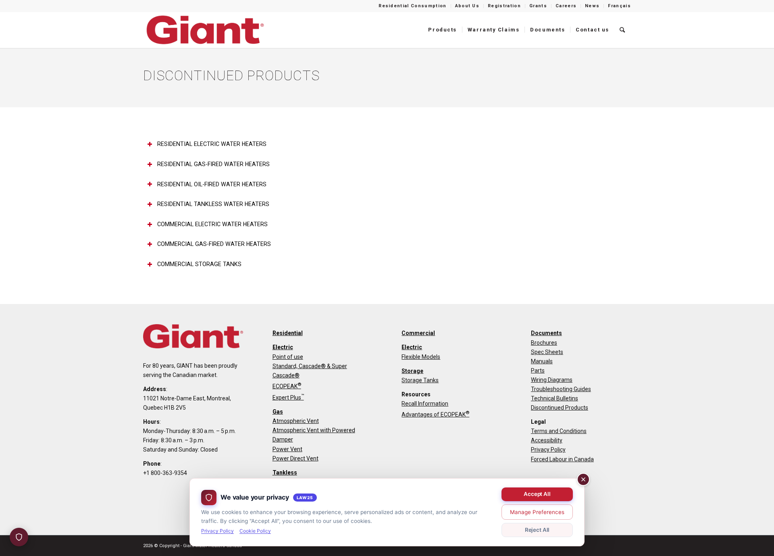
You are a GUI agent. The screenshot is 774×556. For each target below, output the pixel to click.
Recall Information (425, 403)
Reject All (537, 530)
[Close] (583, 479)
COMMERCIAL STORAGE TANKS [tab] (199, 264)
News (592, 5)
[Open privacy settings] (19, 537)
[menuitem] (413, 6)
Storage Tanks (420, 380)
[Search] (622, 30)
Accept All (537, 494)
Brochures (544, 342)
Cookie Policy (255, 531)
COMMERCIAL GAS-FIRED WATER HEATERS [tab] (214, 244)
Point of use (288, 357)
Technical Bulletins (554, 398)
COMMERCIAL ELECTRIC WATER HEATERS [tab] (212, 224)
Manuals (542, 361)
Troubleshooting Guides (561, 389)
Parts (538, 370)
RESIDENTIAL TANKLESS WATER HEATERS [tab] (213, 204)
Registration (504, 5)
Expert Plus (288, 397)
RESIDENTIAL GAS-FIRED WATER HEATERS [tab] (213, 164)
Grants (538, 5)
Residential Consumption (412, 5)
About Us (467, 5)
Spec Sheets (547, 352)
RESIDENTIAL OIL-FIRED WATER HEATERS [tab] (211, 184)
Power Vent (287, 449)
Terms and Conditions (559, 431)
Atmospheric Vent (296, 421)
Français (619, 5)
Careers (566, 5)
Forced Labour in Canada (562, 459)
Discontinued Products (559, 407)
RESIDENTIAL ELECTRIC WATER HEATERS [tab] (211, 144)
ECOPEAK (287, 386)
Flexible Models (421, 357)
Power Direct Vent (295, 458)
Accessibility (546, 440)
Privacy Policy (548, 449)
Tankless (285, 472)
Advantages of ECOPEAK (435, 414)
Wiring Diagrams (551, 380)
